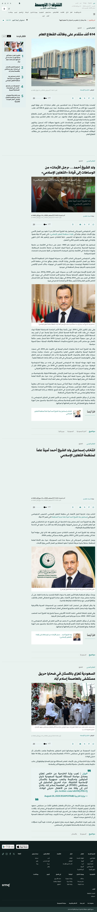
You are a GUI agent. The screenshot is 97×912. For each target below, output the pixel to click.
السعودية (70, 431)
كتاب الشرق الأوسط (67, 864)
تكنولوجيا (41, 12)
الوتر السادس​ (46, 861)
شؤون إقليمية (92, 869)
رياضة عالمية (69, 884)
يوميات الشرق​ (34, 12)
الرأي (67, 12)
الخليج (80, 28)
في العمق (21, 12)
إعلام (48, 867)
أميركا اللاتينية (80, 869)
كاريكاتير (70, 861)
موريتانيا (61, 431)
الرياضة (27, 12)
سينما (48, 864)
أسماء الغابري (87, 216)
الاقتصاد (62, 12)
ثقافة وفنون (55, 12)
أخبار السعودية (81, 431)
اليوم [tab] (9, 36)
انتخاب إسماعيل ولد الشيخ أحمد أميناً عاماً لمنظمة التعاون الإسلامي (13, 78)
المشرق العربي (90, 867)
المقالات (70, 858)
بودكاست (10, 12)
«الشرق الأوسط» (85, 90)
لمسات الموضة (81, 884)
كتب (48, 858)
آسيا (83, 864)
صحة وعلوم (48, 12)
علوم (37, 861)
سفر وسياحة (81, 881)
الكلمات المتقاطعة (91, 893)
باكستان (74, 834)
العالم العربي (90, 28)
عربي (94, 3)
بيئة (37, 864)
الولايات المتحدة (80, 858)
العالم (71, 12)
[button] (63, 194)
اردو (80, 3)
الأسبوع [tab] (4, 36)
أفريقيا (82, 867)
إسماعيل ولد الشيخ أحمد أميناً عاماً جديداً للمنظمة (69, 517)
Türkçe (84, 3)
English (90, 3)
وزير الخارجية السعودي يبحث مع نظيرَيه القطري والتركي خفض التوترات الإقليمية (13, 98)
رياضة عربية (69, 881)
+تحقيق (59, 884)
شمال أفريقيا (90, 864)
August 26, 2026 (52, 796)
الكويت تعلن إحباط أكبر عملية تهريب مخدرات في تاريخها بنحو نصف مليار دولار (12, 59)
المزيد (43, 16)
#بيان (85, 773)
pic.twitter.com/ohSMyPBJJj (71, 791)
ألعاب (47, 16)
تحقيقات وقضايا (57, 881)
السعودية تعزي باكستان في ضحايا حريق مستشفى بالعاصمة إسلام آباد (12, 69)
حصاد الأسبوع (57, 879)
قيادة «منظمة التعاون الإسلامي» (61, 234)
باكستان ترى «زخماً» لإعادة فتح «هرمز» (75, 20)
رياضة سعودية (69, 879)
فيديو (15, 12)
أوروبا (82, 861)
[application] (63, 194)
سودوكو (93, 896)
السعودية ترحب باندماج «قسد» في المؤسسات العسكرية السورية (13, 88)
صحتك (36, 858)
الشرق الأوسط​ (77, 12)
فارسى (76, 3)
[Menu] (94, 14)
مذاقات (82, 879)
